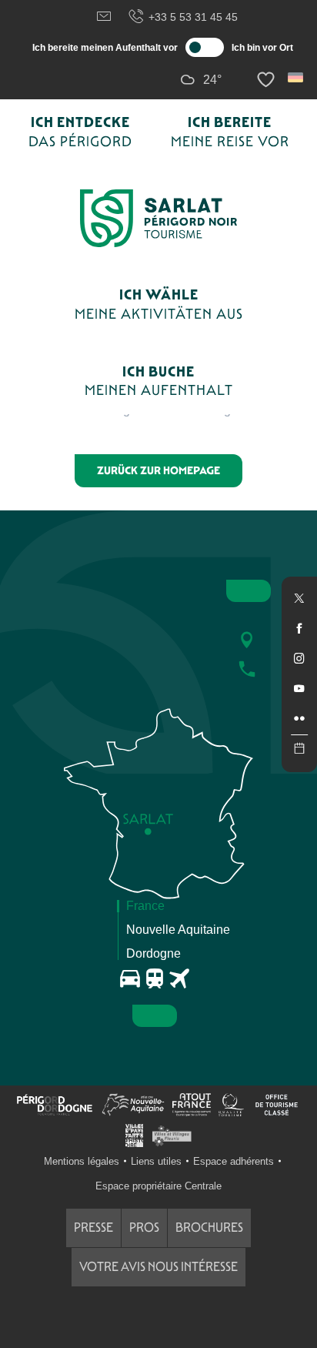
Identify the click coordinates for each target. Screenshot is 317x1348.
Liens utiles (156, 1161)
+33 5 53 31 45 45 (193, 17)
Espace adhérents (233, 1161)
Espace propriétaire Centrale (158, 1186)
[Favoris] (267, 80)
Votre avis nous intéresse (158, 1267)
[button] (296, 77)
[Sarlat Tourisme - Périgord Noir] (158, 218)
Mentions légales (81, 1161)
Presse (93, 1227)
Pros (144, 1227)
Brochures (209, 1227)
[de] (296, 77)
